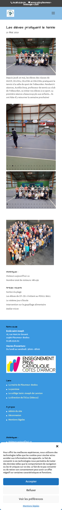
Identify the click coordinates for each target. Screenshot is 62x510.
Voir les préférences (31, 499)
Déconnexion (14, 415)
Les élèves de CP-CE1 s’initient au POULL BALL (28, 296)
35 (50, 169)
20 (9, 169)
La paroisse (13, 389)
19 (7, 169)
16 (47, 165)
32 (42, 169)
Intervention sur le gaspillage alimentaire (26, 304)
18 (53, 165)
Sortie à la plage (13, 292)
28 (31, 169)
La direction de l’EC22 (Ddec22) (23, 397)
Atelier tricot (12, 309)
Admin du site (15, 411)
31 (39, 169)
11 (34, 165)
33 (45, 169)
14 (42, 165)
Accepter (31, 481)
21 (12, 169)
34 (47, 169)
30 (37, 169)
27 (28, 169)
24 (20, 169)
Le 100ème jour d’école (17, 300)
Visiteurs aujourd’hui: (16, 276)
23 (18, 169)
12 (37, 165)
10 (31, 165)
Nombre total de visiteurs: (19, 280)
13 (39, 165)
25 (23, 169)
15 (45, 165)
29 (34, 169)
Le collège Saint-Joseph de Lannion (25, 393)
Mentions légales (31, 506)
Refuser (31, 490)
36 (53, 169)
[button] (57, 446)
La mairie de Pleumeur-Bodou (23, 385)
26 (26, 169)
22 (15, 169)
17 (50, 165)
